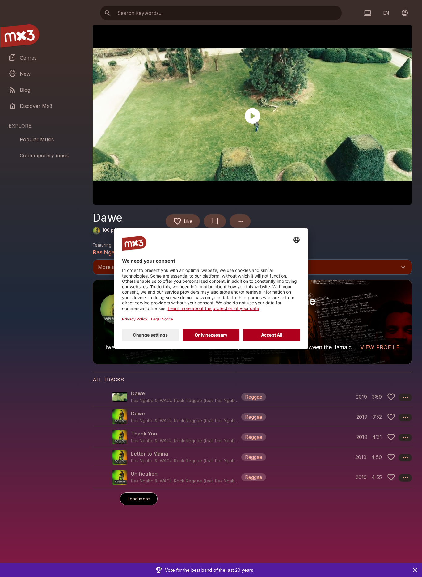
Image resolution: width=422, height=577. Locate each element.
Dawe (138, 393)
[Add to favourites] (391, 397)
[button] (252, 397)
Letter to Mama (149, 454)
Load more (139, 498)
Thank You (144, 434)
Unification (144, 474)
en (386, 12)
